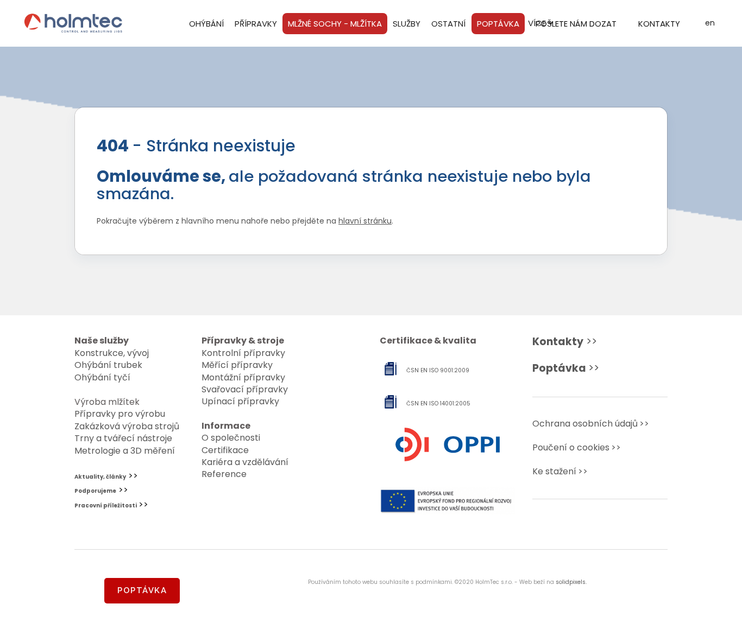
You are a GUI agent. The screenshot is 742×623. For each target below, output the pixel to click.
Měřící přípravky (237, 365)
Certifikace (225, 450)
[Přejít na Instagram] (617, 528)
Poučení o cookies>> (576, 447)
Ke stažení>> (560, 471)
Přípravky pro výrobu (119, 414)
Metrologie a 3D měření (124, 450)
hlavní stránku (365, 220)
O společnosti (231, 437)
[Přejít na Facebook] (583, 528)
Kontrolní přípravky (243, 353)
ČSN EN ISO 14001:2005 (438, 403)
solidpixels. (571, 582)
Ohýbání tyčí (102, 377)
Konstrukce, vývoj (111, 353)
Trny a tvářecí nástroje (123, 438)
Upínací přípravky (240, 401)
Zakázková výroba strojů (126, 426)
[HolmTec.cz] (73, 23)
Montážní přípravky (243, 377)
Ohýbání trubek (108, 365)
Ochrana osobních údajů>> (590, 423)
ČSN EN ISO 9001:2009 (437, 370)
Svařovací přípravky (245, 389)
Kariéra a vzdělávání (245, 462)
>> (564, 341)
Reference (224, 474)
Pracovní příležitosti (105, 505)
